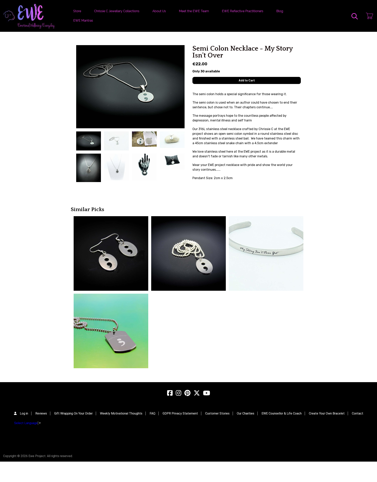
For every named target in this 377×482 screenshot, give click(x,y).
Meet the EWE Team (194, 11)
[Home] (29, 16)
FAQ (152, 413)
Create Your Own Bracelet (327, 413)
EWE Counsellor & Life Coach (282, 413)
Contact (357, 413)
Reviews (41, 413)
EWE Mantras (83, 20)
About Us (159, 11)
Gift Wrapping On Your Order (73, 413)
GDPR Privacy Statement (180, 413)
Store (77, 11)
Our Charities (245, 413)
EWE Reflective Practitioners (242, 11)
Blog (279, 11)
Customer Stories (217, 413)
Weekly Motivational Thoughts (121, 413)
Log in (24, 413)
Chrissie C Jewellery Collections (116, 11)
